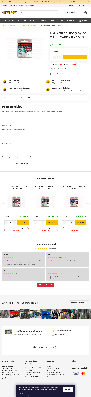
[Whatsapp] (56, 347)
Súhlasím (68, 389)
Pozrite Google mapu (9, 379)
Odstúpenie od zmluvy (54, 377)
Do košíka (74, 57)
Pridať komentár (21, 163)
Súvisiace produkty (26, 98)
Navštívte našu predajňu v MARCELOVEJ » (22, 5)
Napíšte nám (51, 370)
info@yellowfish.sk (63, 331)
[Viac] (83, 20)
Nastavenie (23, 394)
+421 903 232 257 (71, 13)
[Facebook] (47, 347)
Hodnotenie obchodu (45, 244)
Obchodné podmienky (54, 373)
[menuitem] (9, 20)
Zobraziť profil (77, 303)
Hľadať (55, 12)
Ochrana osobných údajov (55, 375)
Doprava (4, 5)
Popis (5, 98)
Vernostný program (53, 368)
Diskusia (14, 98)
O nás (49, 366)
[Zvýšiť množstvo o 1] (60, 57)
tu (56, 390)
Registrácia (84, 5)
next (87, 206)
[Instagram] (52, 347)
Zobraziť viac (45, 285)
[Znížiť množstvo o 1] (54, 57)
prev (3, 206)
